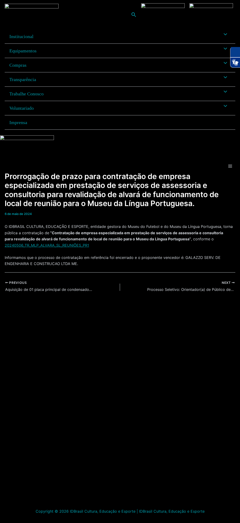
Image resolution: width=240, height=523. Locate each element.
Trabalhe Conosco (26, 93)
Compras (17, 65)
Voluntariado (21, 108)
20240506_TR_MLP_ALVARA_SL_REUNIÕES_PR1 (47, 245)
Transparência (22, 79)
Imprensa (18, 122)
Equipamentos (23, 50)
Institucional (21, 36)
